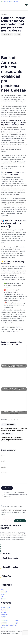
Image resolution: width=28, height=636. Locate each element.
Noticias (3, 599)
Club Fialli (4, 592)
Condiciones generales (4, 622)
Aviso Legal (16, 622)
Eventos (3, 617)
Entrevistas (4, 614)
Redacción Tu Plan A (7, 34)
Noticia (4, 14)
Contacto (3, 612)
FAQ (2, 596)
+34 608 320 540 (6, 579)
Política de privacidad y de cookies (8, 626)
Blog (2, 590)
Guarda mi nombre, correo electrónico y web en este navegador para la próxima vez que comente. (15, 494)
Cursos (3, 594)
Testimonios (4, 610)
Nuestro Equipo (5, 607)
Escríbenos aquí (6, 561)
